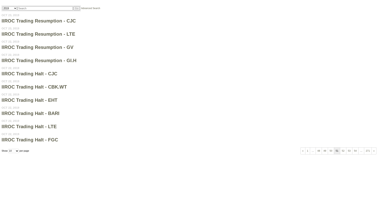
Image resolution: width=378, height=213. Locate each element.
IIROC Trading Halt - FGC (30, 139)
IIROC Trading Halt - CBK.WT (34, 87)
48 (318, 150)
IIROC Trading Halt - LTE (29, 126)
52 (343, 150)
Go (76, 8)
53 (349, 150)
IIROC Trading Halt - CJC (29, 73)
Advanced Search (90, 8)
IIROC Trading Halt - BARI (30, 113)
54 (355, 150)
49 (324, 150)
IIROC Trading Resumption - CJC (39, 20)
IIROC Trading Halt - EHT (29, 100)
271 (368, 150)
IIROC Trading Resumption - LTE (38, 34)
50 (331, 150)
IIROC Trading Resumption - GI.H (39, 60)
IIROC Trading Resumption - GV (37, 47)
